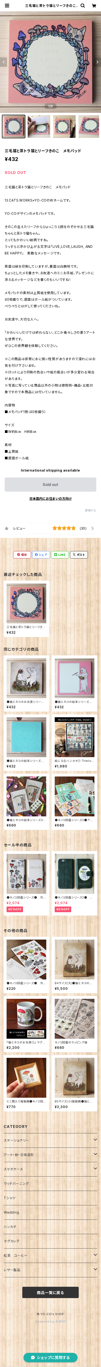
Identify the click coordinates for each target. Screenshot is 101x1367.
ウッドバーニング (16, 1183)
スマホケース (13, 1169)
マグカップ (11, 1241)
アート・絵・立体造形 (19, 1155)
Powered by (45, 1321)
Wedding (11, 1212)
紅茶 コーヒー (16, 1255)
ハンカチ (10, 1227)
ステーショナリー (16, 1140)
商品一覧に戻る (50, 1292)
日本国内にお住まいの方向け (50, 499)
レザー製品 (12, 1270)
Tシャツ (10, 1198)
